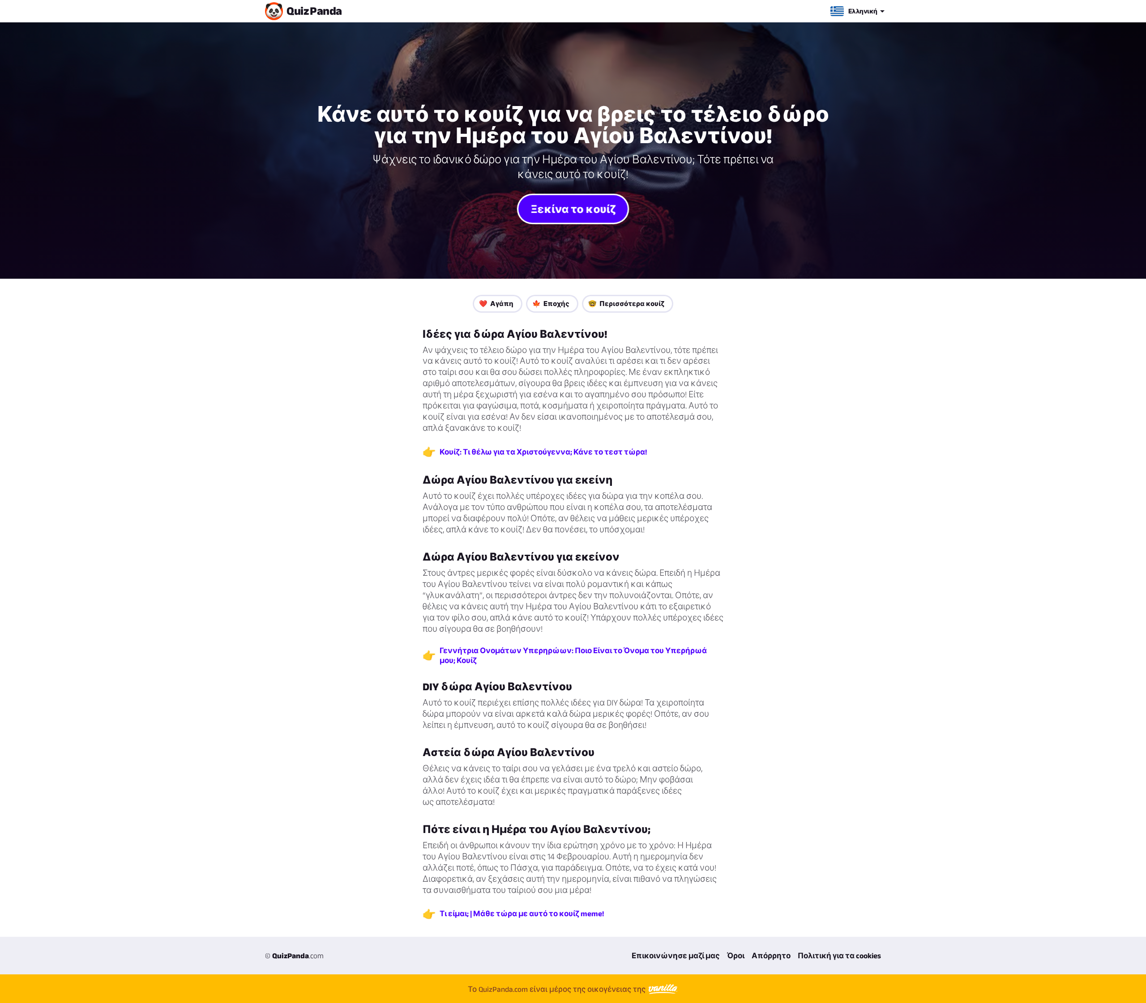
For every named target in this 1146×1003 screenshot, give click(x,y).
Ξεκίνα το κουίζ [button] (573, 208)
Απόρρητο (771, 956)
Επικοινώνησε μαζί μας (676, 956)
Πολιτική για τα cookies (839, 956)
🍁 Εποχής (550, 303)
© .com (294, 956)
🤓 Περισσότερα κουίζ (626, 303)
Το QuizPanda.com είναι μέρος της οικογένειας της (557, 989)
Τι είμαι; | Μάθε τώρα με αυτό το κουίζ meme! (522, 914)
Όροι (735, 956)
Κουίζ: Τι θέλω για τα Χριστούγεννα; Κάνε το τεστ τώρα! (543, 452)
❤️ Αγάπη (496, 303)
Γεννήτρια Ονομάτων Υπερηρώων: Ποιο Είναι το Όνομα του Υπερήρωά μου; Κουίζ (573, 655)
